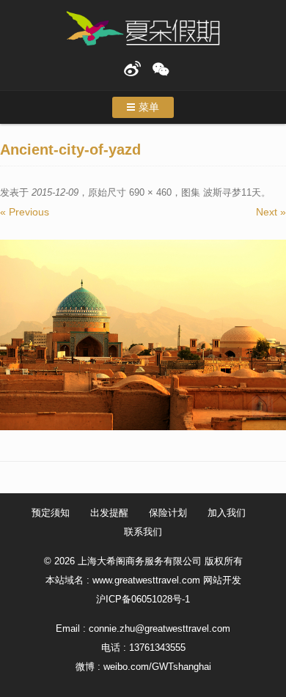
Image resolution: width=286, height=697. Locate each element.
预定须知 (51, 512)
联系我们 (143, 531)
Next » (271, 212)
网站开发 (222, 580)
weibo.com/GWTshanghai (157, 666)
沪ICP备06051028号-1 (143, 599)
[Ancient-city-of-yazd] (143, 335)
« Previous (24, 212)
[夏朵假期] (143, 29)
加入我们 (227, 512)
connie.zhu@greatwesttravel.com (159, 628)
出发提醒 (109, 512)
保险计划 (168, 512)
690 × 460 (150, 192)
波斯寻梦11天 (232, 192)
